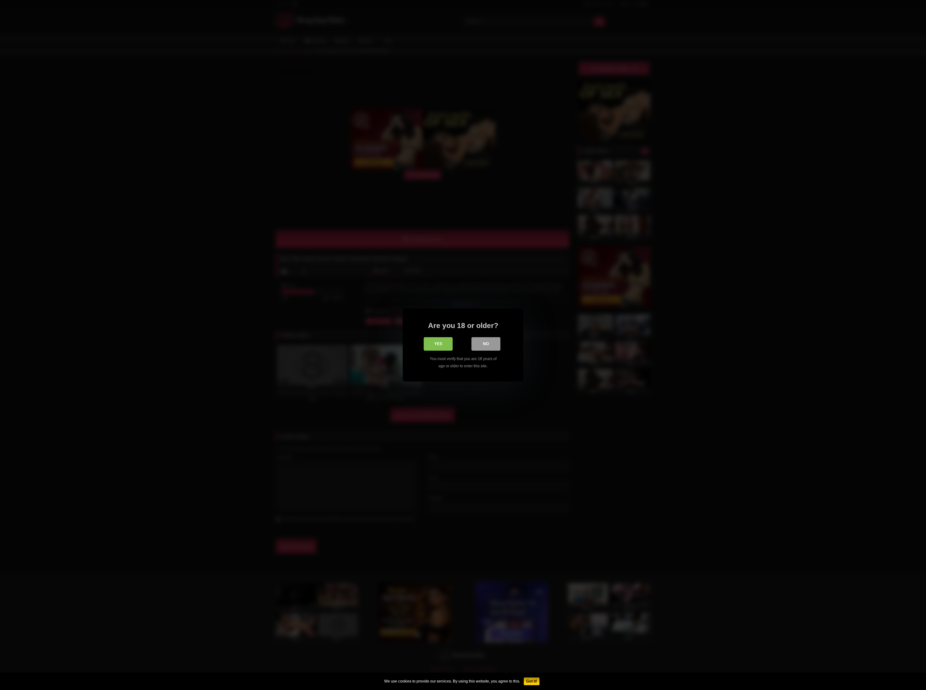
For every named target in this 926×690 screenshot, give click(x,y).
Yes (438, 344)
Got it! (531, 681)
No (486, 344)
